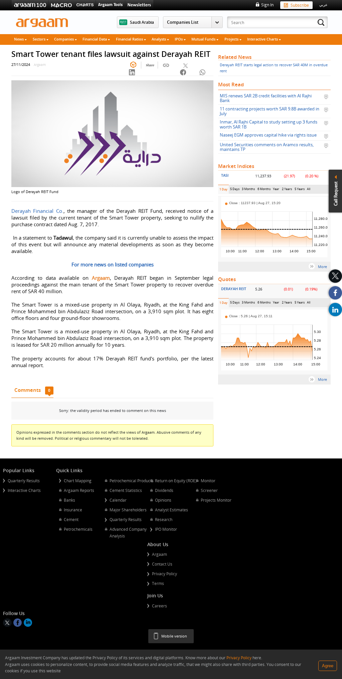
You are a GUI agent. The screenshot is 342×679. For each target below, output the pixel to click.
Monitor (208, 480)
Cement (71, 519)
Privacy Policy (164, 573)
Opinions (163, 500)
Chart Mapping (78, 480)
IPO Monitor (166, 529)
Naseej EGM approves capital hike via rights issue (268, 135)
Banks (69, 500)
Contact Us (162, 564)
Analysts (159, 38)
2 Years (287, 190)
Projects (231, 38)
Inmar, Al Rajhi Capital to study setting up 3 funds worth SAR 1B (268, 124)
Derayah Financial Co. (37, 210)
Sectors (39, 38)
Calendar (118, 500)
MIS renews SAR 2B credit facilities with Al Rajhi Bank (266, 98)
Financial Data (95, 38)
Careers (159, 605)
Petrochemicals (78, 529)
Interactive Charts (263, 38)
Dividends (164, 490)
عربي (323, 5)
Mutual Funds (203, 38)
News (19, 38)
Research (163, 519)
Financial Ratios (130, 38)
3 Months (248, 190)
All (309, 190)
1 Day (224, 190)
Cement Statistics (126, 490)
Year (276, 190)
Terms (158, 583)
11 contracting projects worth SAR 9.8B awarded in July (269, 111)
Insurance (73, 509)
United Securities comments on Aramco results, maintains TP (267, 147)
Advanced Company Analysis (128, 532)
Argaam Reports (79, 490)
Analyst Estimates (171, 509)
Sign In (267, 4)
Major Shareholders (128, 509)
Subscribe (300, 5)
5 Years (300, 190)
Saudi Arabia (142, 22)
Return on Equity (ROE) (176, 480)
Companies (64, 38)
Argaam (159, 554)
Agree (327, 665)
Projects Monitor (216, 500)
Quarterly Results (24, 480)
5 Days (234, 190)
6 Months (264, 190)
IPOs (179, 38)
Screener (209, 490)
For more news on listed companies (112, 264)
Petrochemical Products (132, 480)
